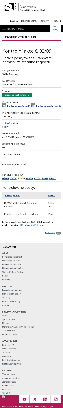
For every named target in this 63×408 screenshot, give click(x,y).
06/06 (5, 178)
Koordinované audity (11, 301)
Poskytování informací (11, 360)
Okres (51, 195)
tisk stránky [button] (50, 232)
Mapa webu (7, 406)
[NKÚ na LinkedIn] (45, 399)
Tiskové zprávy (8, 374)
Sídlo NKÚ (6, 393)
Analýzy (5, 305)
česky (5, 126)
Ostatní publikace (9, 334)
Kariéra (14, 21)
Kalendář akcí (8, 385)
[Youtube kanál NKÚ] (24, 399)
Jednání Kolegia (9, 382)
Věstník (5, 315)
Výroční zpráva (8, 319)
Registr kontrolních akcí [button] (20, 36)
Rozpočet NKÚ (8, 345)
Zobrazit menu (15, 28)
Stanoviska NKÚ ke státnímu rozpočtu (18, 327)
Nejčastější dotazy (28, 21)
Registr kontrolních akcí (12, 290)
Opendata (6, 356)
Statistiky (6, 297)
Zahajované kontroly (11, 378)
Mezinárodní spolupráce (12, 268)
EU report (6, 323)
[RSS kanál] (55, 399)
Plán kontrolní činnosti (12, 294)
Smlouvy (6, 352)
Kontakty (44, 21)
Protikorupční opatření (11, 364)
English (57, 21)
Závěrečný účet (8, 330)
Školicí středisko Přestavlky (13, 272)
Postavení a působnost (12, 257)
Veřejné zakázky (9, 348)
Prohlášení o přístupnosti (23, 406)
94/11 (52, 178)
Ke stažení (6, 389)
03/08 (13, 178)
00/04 (29, 178)
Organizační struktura (11, 260)
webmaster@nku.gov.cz (34, 225)
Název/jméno (12, 195)
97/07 (37, 178)
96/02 (44, 178)
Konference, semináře (11, 264)
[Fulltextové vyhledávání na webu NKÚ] (55, 28)
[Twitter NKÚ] (35, 399)
